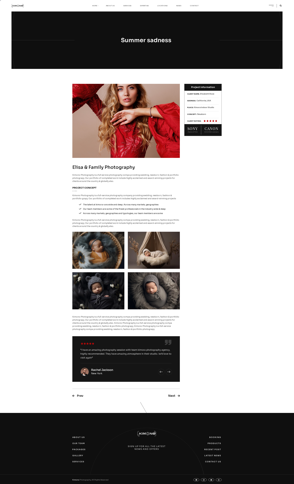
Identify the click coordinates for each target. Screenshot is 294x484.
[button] (161, 372)
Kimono (75, 480)
